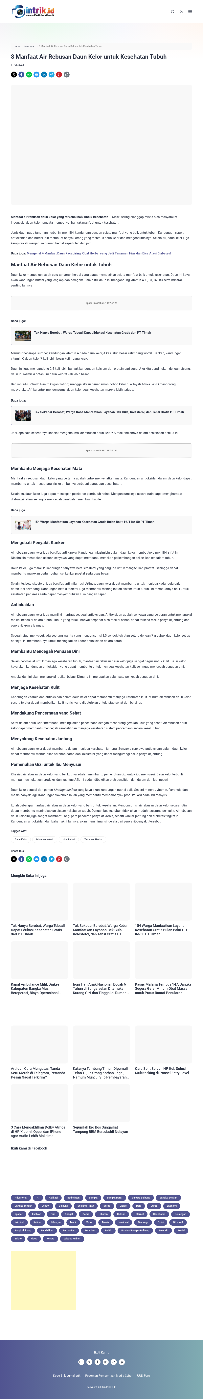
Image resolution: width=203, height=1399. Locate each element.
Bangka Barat (114, 1197)
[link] (14, 75)
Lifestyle (56, 1222)
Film (53, 1214)
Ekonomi (172, 1205)
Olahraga (143, 1222)
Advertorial (21, 1197)
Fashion (36, 1214)
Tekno (18, 1238)
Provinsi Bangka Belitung (135, 1230)
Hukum (121, 1214)
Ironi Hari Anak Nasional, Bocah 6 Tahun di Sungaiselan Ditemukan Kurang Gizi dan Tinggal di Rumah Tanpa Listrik (99, 988)
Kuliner (37, 1222)
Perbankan (69, 1230)
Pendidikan (47, 1230)
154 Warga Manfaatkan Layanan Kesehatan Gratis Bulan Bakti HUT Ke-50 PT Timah (94, 522)
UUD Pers (143, 1375)
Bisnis (123, 1205)
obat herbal (69, 839)
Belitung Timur (86, 1205)
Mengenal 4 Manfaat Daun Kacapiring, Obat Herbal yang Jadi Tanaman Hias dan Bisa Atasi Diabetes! (99, 253)
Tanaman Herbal (93, 839)
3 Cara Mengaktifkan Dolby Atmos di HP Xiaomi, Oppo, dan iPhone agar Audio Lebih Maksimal (38, 1131)
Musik (105, 1222)
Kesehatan (159, 1214)
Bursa (154, 1205)
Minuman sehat (44, 839)
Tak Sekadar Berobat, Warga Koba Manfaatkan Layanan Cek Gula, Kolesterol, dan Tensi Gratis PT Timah (109, 412)
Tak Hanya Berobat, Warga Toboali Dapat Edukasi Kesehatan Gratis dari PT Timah (92, 333)
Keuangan (180, 1214)
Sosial (181, 1230)
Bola (138, 1205)
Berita (106, 1205)
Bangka (93, 1197)
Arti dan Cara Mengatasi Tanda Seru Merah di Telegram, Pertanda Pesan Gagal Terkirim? (38, 1072)
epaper (19, 1214)
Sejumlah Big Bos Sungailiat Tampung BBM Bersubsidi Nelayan (100, 1129)
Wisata (50, 1238)
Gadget (69, 1214)
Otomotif (178, 1222)
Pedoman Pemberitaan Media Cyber (108, 1375)
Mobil (73, 1222)
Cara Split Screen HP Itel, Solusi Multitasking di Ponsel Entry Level (162, 1070)
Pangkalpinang (23, 1230)
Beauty (45, 1205)
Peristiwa (90, 1230)
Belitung (63, 1205)
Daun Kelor (21, 839)
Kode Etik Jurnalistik (66, 1375)
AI (38, 1197)
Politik (108, 1230)
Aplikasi (53, 1197)
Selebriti (163, 1230)
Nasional (123, 1222)
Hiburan (103, 1214)
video (34, 1238)
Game (85, 1214)
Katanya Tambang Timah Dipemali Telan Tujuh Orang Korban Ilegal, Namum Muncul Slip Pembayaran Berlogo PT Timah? (100, 1072)
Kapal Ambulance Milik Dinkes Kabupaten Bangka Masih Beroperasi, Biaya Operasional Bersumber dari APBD (35, 988)
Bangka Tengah (23, 1205)
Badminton (73, 1197)
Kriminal (19, 1222)
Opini (161, 1222)
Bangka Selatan (168, 1197)
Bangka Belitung (141, 1197)
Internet (139, 1214)
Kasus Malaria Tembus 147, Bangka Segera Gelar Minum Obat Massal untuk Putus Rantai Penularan (163, 988)
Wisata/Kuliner (72, 1238)
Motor (89, 1222)
